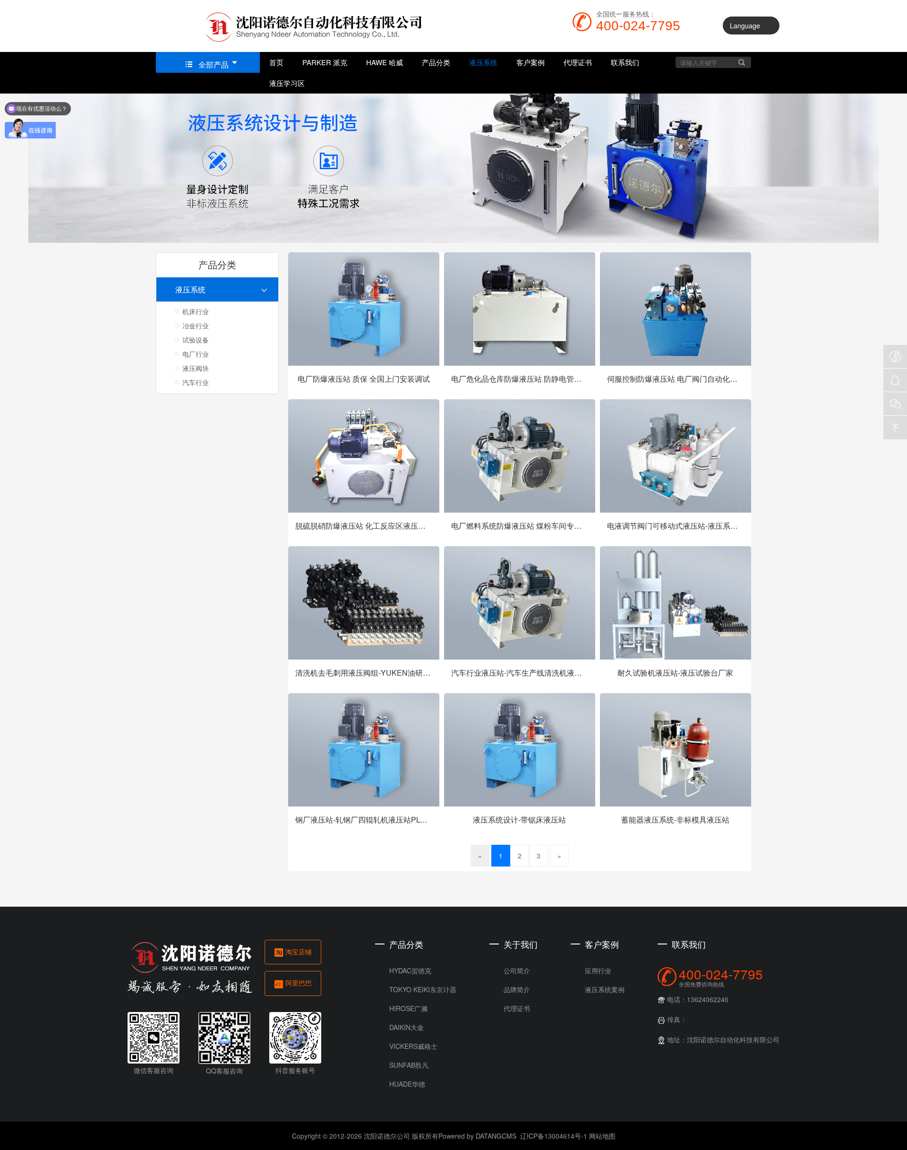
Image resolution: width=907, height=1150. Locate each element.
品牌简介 (488, 1127)
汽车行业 (195, 382)
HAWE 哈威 (384, 62)
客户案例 (530, 62)
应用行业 (569, 1108)
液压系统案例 (576, 1127)
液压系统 (483, 62)
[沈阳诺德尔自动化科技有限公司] (297, 26)
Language (745, 25)
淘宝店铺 (321, 952)
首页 (276, 62)
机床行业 (195, 311)
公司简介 (488, 1108)
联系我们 (625, 62)
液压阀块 (195, 368)
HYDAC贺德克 (382, 1108)
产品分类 (436, 62)
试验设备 (195, 339)
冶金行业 (195, 325)
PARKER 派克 (324, 62)
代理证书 (578, 62)
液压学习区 (287, 83)
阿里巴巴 (321, 983)
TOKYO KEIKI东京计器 (394, 1127)
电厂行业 (195, 354)
